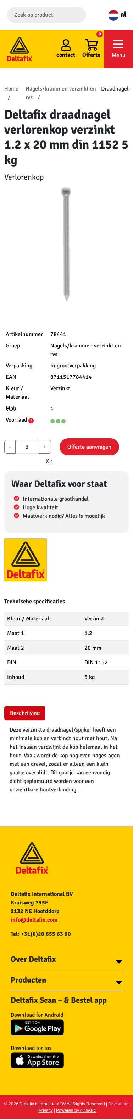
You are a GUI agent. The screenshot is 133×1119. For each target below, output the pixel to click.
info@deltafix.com (34, 919)
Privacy (46, 1110)
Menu (119, 55)
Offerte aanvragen (89, 446)
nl (122, 14)
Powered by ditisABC (76, 1110)
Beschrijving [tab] (25, 713)
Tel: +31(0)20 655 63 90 (41, 934)
